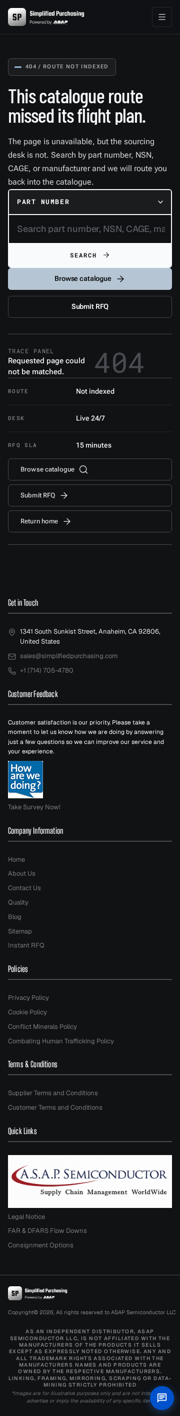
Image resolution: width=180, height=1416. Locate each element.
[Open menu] (162, 17)
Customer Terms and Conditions (55, 1107)
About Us (22, 873)
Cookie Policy (27, 1012)
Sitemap (20, 931)
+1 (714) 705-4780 (47, 670)
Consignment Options (41, 1245)
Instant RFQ (26, 945)
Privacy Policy (28, 997)
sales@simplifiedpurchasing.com (69, 656)
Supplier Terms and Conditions (53, 1093)
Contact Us (24, 888)
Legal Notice (26, 1216)
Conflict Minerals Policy (42, 1026)
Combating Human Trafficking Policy (61, 1041)
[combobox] (90, 202)
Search (84, 255)
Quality (18, 902)
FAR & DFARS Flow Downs (47, 1230)
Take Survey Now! (34, 807)
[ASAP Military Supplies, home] (46, 17)
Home (16, 859)
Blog (15, 917)
